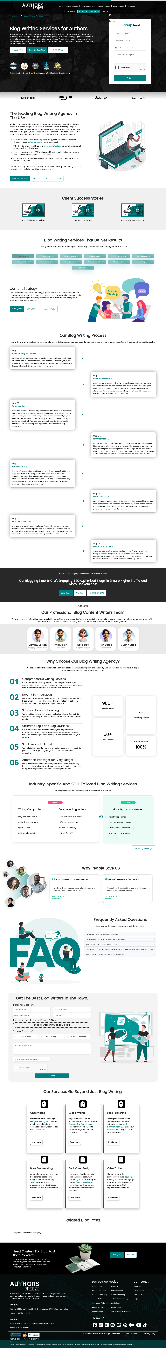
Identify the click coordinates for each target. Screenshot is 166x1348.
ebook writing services (82, 1124)
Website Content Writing (121, 1311)
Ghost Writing (25, 1036)
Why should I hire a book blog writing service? (106, 939)
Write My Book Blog (37, 50)
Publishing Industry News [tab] (71, 262)
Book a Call (83, 11)
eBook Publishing (78, 1036)
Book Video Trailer (99, 1303)
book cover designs (84, 1182)
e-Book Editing (117, 1290)
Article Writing (97, 1311)
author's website (34, 142)
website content (45, 701)
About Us (137, 1286)
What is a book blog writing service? (102, 934)
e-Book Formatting (99, 1295)
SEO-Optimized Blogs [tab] (95, 256)
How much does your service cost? (101, 944)
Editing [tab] (142, 262)
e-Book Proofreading (119, 1299)
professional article (52, 146)
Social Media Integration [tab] (23, 262)
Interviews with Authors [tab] (95, 262)
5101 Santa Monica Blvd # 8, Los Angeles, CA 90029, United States (42, 1309)
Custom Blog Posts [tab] (47, 256)
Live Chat (105, 11)
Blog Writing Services (33, 16)
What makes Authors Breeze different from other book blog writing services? (119, 949)
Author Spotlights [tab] (47, 262)
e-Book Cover (97, 1286)
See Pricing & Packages (143, 848)
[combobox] (116, 47)
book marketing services (33, 685)
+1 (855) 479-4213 (70, 11)
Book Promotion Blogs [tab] (118, 256)
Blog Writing (116, 1307)
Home (61, 6)
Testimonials (139, 1290)
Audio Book (115, 1303)
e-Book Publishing (118, 1295)
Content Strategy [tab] (23, 256)
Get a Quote (94, 11)
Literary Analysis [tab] (118, 262)
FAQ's (136, 1299)
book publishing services (117, 1125)
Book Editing (50, 1036)
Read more (36, 1142)
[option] (39, 97)
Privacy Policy (149, 1334)
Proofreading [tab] (83, 268)
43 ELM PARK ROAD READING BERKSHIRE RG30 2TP (35, 1323)
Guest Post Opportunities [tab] (142, 256)
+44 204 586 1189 (22, 1327)
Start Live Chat (17, 50)
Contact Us (138, 1295)
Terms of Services (132, 1334)
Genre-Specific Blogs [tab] (71, 256)
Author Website (98, 1307)
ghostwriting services (43, 1121)
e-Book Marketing (99, 1290)
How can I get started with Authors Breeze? (105, 954)
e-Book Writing (97, 1299)
